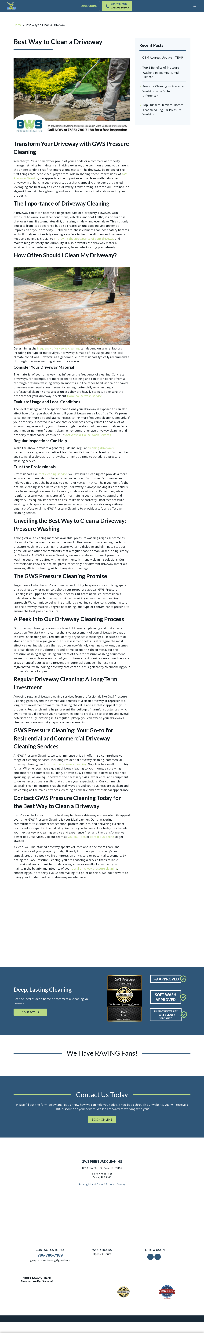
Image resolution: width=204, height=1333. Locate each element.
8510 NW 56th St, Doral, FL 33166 (102, 1168)
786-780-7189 (119, 3)
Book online (89, 5)
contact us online (102, 837)
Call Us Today (120, 7)
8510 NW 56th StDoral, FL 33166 (102, 1175)
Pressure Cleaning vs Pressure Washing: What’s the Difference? (163, 91)
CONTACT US (30, 1012)
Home (18, 25)
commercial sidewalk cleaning (65, 764)
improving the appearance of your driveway (84, 238)
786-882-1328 (77, 837)
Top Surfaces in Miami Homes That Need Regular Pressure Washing (162, 109)
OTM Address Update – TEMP (162, 57)
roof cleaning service (52, 474)
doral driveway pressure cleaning (94, 868)
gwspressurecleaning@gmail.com (50, 1260)
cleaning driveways (101, 448)
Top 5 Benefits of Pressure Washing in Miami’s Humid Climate (160, 72)
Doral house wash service (84, 396)
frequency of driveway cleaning (58, 348)
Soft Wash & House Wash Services (87, 435)
